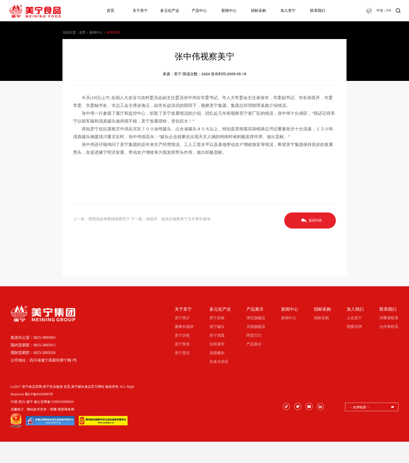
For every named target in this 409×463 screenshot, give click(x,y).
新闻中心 (228, 11)
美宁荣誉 (182, 344)
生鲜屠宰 (217, 344)
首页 (110, 11)
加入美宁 (288, 11)
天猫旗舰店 (255, 327)
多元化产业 (169, 11)
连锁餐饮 (217, 353)
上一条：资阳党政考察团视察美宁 (101, 219)
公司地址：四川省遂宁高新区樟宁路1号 (44, 360)
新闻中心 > (97, 32)
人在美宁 (354, 318)
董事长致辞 (184, 327)
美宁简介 (182, 318)
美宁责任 (182, 353)
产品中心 (199, 11)
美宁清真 (217, 335)
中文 (380, 10)
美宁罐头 (217, 327)
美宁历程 (182, 335)
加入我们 (355, 309)
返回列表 (315, 220)
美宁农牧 (217, 318)
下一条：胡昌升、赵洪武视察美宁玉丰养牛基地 (170, 219)
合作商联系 (388, 327)
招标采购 (258, 11)
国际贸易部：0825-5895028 (33, 353)
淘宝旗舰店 (255, 318)
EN (389, 10)
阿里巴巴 (254, 335)
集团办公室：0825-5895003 (33, 337)
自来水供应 (218, 362)
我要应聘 (354, 327)
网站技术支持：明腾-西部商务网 (50, 409)
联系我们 (317, 11)
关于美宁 (140, 11)
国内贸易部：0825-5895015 (33, 345)
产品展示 (254, 309)
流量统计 (17, 409)
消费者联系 (388, 318)
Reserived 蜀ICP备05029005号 (32, 394)
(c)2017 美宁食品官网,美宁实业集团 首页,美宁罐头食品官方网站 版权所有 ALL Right (72, 386)
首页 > (84, 32)
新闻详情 (113, 32)
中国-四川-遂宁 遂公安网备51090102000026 (42, 402)
